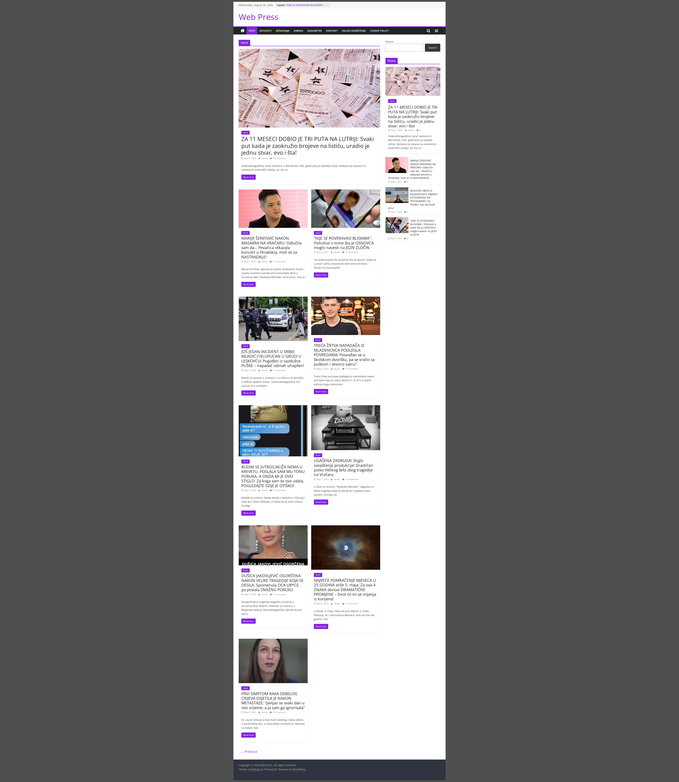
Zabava (298, 30)
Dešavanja (282, 30)
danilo (265, 158)
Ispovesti (265, 30)
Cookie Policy (379, 30)
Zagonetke (314, 30)
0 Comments (279, 158)
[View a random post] (436, 30)
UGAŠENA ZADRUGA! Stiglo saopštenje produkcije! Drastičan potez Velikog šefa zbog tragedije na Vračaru (343, 467)
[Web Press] (242, 30)
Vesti (252, 30)
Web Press (258, 16)
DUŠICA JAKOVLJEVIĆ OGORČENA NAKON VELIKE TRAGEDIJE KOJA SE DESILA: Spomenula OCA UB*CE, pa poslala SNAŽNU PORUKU (272, 582)
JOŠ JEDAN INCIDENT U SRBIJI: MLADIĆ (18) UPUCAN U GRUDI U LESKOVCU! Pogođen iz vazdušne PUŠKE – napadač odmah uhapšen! (272, 358)
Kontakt (332, 30)
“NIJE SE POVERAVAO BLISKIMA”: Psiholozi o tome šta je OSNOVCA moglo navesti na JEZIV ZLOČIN (344, 242)
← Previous (248, 751)
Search (389, 41)
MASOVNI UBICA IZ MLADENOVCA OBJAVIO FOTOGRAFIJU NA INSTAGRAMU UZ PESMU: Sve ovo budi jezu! (413, 199)
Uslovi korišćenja (354, 30)
